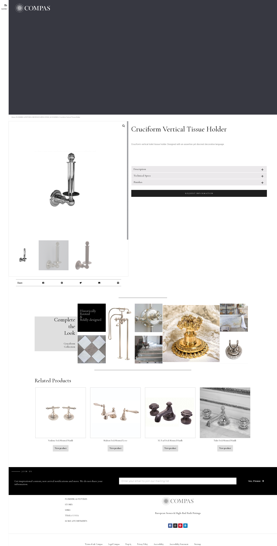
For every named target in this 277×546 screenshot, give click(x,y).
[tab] (199, 169)
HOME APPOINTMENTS (76, 521)
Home (13, 117)
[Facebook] (170, 525)
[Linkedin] (185, 525)
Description (140, 169)
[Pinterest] (180, 525)
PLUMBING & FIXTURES (23, 117)
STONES (69, 504)
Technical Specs (142, 175)
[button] (43, 283)
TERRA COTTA (72, 515)
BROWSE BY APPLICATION (40, 117)
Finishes (138, 182)
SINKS (67, 510)
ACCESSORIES (54, 117)
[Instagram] (175, 525)
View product (61, 448)
